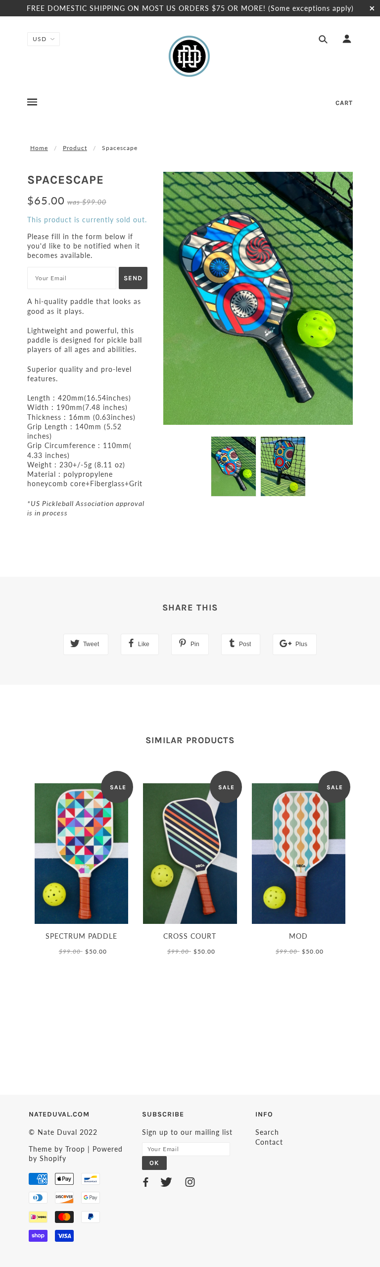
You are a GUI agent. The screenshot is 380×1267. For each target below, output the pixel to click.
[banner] (190, 56)
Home (39, 148)
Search (267, 1132)
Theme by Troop (57, 1149)
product (75, 148)
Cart (344, 102)
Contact (269, 1142)
